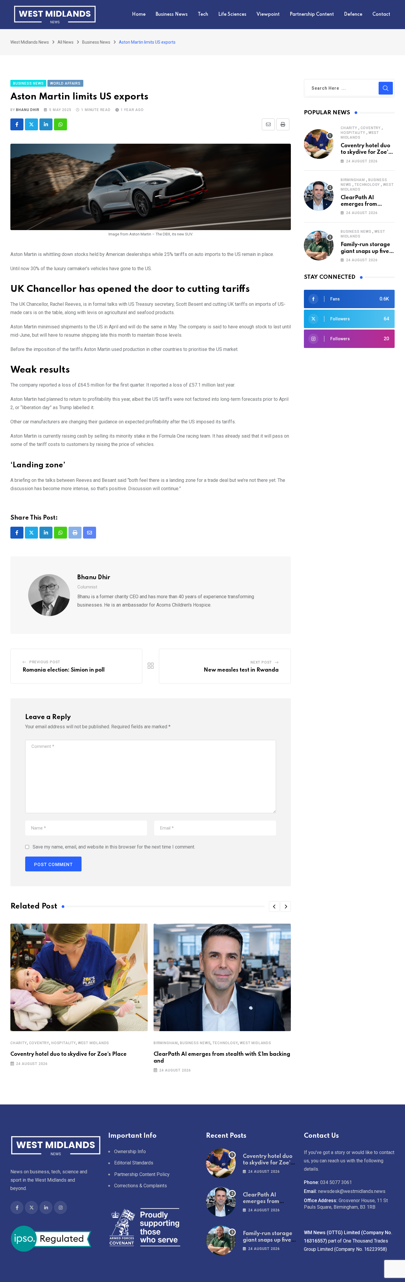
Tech (203, 14)
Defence (353, 14)
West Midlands (93, 1043)
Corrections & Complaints (140, 1185)
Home (139, 14)
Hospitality (63, 1043)
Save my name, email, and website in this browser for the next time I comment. (114, 847)
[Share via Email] (268, 124)
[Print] (282, 124)
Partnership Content (312, 14)
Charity (18, 1043)
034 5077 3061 (336, 1182)
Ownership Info (130, 1151)
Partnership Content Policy (142, 1174)
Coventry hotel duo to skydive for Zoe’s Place (68, 1054)
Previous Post (44, 662)
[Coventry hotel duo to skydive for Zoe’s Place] (319, 144)
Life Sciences (232, 14)
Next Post (261, 662)
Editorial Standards (133, 1163)
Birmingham (166, 1043)
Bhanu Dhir (27, 110)
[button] (274, 906)
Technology (225, 1043)
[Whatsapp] (60, 124)
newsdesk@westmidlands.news (351, 1191)
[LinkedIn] (45, 124)
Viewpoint (268, 14)
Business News (172, 14)
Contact (381, 14)
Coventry (39, 1043)
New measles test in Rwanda (241, 670)
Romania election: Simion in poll (64, 670)
